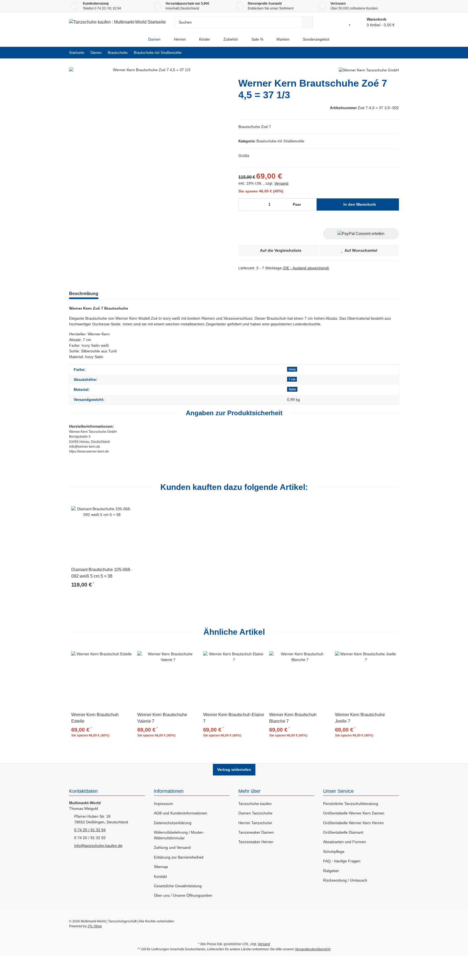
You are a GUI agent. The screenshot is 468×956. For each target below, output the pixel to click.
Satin (292, 389)
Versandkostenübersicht (312, 949)
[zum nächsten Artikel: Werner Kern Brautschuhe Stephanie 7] (393, 52)
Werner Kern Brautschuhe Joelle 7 (360, 717)
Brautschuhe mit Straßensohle (280, 141)
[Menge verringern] (244, 204)
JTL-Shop (94, 926)
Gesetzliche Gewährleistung (178, 886)
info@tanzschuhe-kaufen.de (98, 845)
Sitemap (161, 867)
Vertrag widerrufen (234, 769)
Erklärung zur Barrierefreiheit (178, 857)
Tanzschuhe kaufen (255, 803)
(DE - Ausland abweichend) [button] (306, 268)
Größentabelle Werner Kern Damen (353, 813)
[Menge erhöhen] (311, 204)
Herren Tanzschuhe (255, 823)
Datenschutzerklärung (172, 823)
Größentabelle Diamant (343, 832)
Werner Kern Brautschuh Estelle (95, 717)
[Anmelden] (337, 22)
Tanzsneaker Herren (255, 842)
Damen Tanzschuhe (255, 813)
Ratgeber (331, 871)
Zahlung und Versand (172, 847)
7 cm (292, 379)
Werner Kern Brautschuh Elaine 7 (233, 717)
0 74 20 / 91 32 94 (108, 8)
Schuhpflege (333, 851)
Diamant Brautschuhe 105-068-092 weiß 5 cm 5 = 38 (101, 572)
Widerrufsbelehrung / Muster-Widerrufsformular (179, 835)
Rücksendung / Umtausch (345, 880)
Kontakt (160, 876)
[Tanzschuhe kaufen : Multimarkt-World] (137, 39)
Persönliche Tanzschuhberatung (350, 803)
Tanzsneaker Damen (256, 832)
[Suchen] (307, 22)
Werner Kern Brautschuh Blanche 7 (293, 717)
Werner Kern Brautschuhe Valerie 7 (162, 717)
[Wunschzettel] (349, 22)
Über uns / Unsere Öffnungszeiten (183, 895)
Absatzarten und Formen (344, 842)
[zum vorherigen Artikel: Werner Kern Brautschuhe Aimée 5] (381, 52)
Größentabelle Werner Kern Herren (353, 823)
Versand (281, 183)
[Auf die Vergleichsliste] (113, 507)
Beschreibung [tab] (83, 293)
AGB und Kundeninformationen (180, 813)
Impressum (163, 803)
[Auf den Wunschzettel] (126, 507)
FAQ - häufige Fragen (341, 861)
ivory (292, 369)
